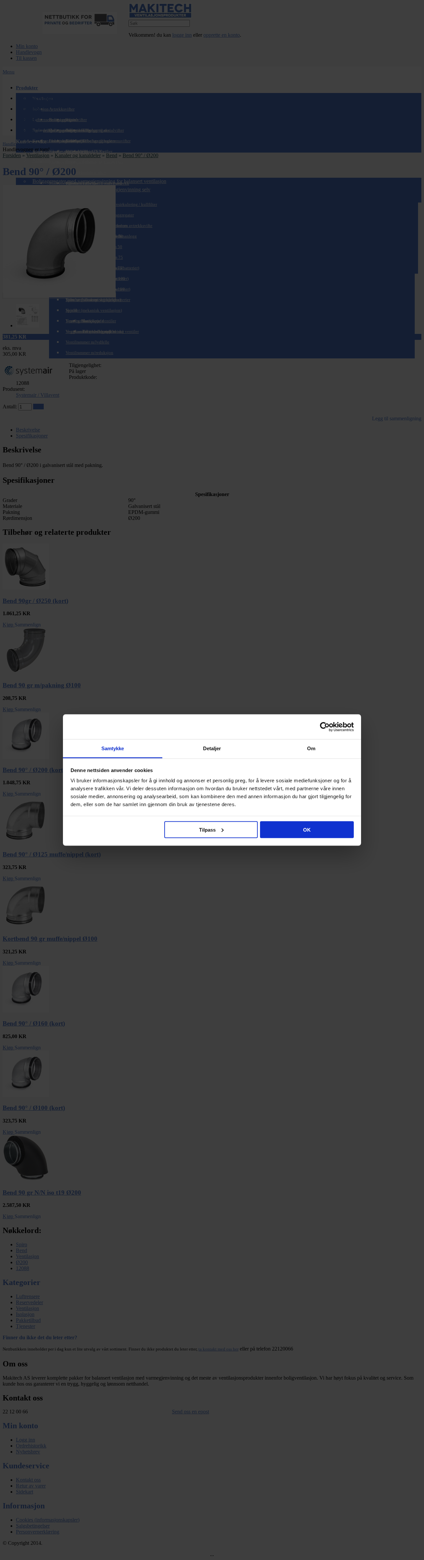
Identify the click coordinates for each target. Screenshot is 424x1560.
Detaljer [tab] (212, 748)
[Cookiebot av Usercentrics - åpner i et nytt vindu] (325, 727)
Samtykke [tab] (112, 748)
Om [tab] (311, 748)
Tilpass (207, 829)
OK (307, 829)
